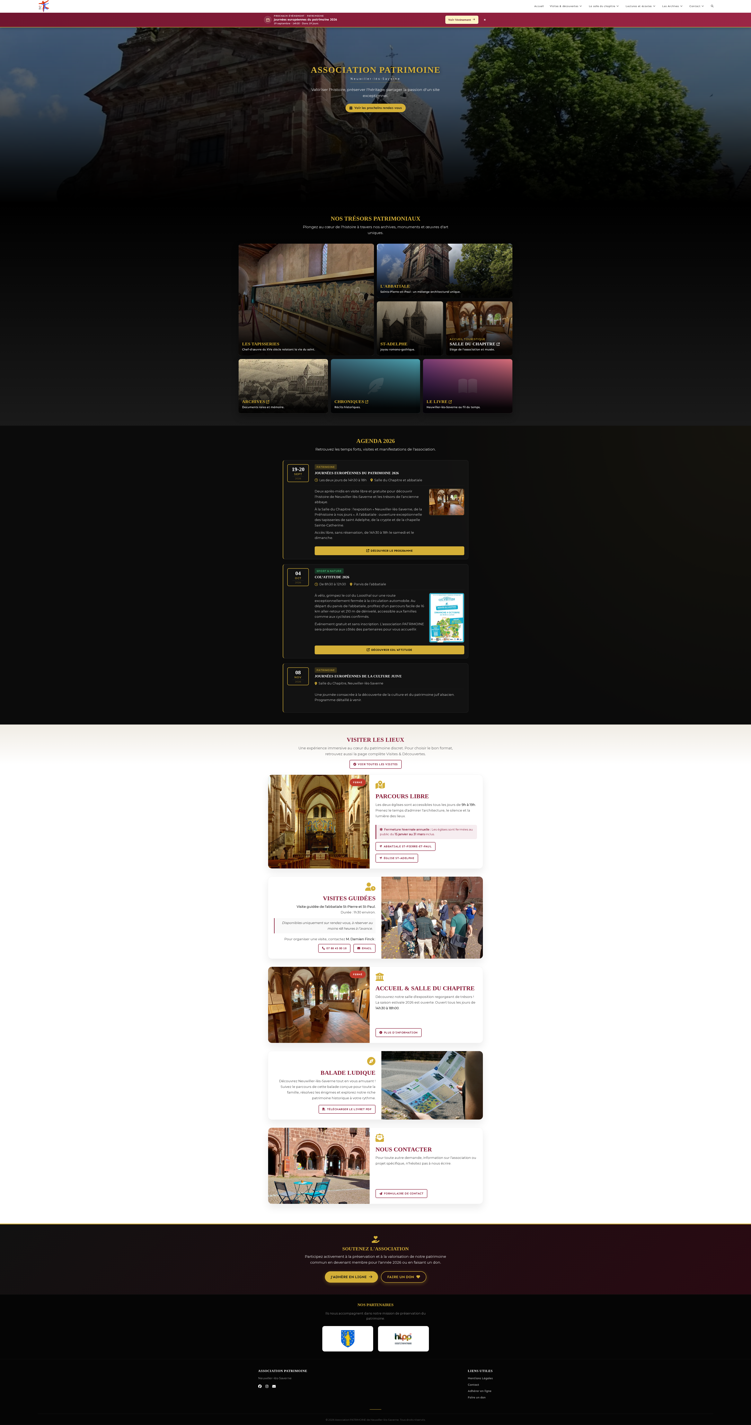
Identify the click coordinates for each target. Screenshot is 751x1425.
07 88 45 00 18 (336, 948)
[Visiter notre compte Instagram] (267, 1386)
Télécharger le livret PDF (349, 1109)
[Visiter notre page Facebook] (260, 1386)
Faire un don (400, 1277)
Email (367, 948)
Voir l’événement (459, 20)
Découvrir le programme (392, 550)
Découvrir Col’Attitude (391, 650)
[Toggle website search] (712, 6)
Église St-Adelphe (399, 858)
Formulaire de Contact (404, 1193)
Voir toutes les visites (378, 764)
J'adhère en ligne (349, 1277)
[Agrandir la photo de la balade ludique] (432, 1085)
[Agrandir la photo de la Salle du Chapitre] (432, 918)
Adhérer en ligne (479, 1391)
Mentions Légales (480, 1378)
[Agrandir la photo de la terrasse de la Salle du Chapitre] (319, 1166)
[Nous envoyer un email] (274, 1386)
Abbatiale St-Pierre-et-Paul (408, 846)
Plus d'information (401, 1032)
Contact (473, 1384)
